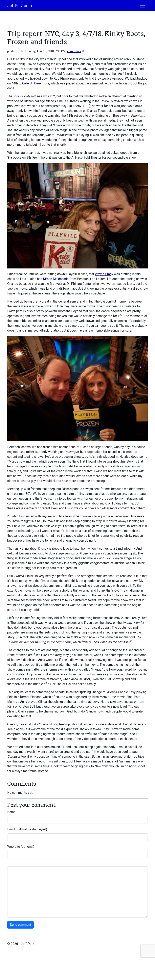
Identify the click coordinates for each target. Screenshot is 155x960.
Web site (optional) (20, 847)
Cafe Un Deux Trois (35, 83)
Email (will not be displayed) (27, 829)
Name (11, 812)
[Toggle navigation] (142, 5)
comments (74, 51)
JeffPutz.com (19, 5)
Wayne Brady (104, 274)
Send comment (20, 925)
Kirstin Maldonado (56, 279)
